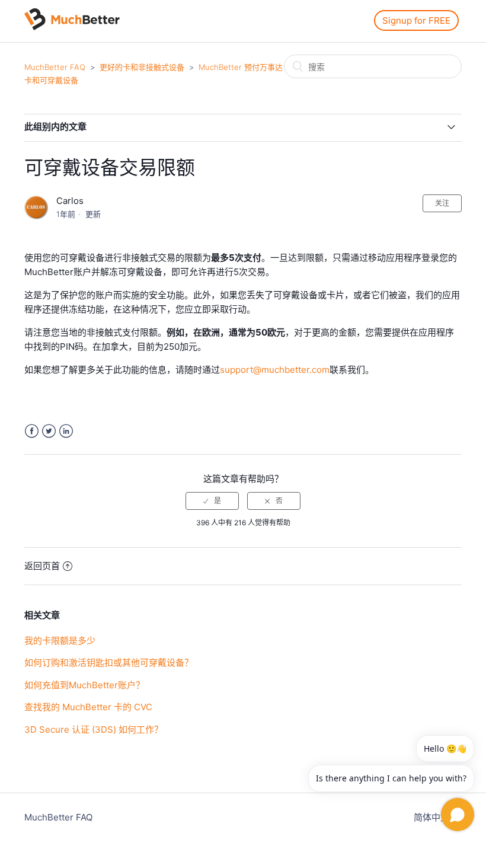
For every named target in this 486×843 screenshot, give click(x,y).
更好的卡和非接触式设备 (142, 67)
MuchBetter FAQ (54, 67)
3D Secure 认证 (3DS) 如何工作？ (93, 729)
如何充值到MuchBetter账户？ (84, 685)
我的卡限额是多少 (59, 640)
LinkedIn (66, 431)
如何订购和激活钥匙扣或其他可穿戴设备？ (108, 662)
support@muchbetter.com (275, 369)
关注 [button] (442, 203)
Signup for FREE (416, 20)
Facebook (31, 431)
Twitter (48, 431)
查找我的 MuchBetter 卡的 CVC (88, 707)
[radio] (212, 501)
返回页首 (42, 565)
